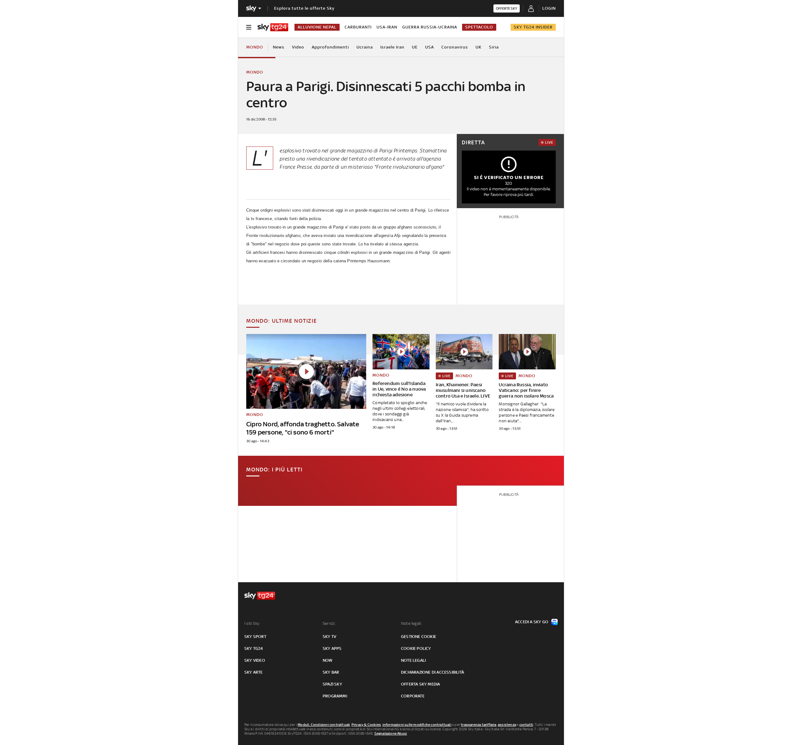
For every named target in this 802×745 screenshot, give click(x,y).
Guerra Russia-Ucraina (429, 27)
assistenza (507, 724)
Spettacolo (479, 27)
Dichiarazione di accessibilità (432, 672)
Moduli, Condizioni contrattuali (324, 724)
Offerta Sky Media (420, 684)
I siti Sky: (252, 623)
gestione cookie (418, 636)
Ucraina (365, 47)
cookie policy (416, 648)
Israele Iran (392, 47)
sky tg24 (253, 648)
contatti (526, 724)
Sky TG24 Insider (533, 27)
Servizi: (329, 623)
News (278, 47)
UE (415, 47)
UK (479, 47)
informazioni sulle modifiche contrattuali (417, 724)
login (549, 8)
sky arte (253, 672)
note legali (413, 660)
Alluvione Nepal (317, 27)
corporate (412, 696)
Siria (494, 47)
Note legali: (411, 623)
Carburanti (358, 27)
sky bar (331, 672)
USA (429, 47)
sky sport (255, 636)
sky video (254, 660)
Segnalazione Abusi (390, 733)
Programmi (335, 696)
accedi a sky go (531, 621)
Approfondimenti (330, 47)
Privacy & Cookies (366, 724)
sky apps (332, 648)
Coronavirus (454, 47)
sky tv (329, 636)
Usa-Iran (387, 27)
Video (298, 47)
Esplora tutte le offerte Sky (304, 8)
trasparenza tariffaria (478, 724)
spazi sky (332, 684)
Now (328, 660)
